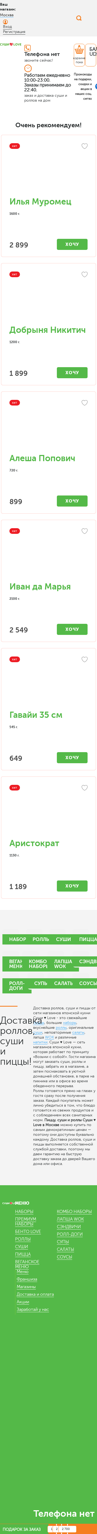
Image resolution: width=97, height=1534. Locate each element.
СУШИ (21, 1246)
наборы (69, 1023)
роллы (61, 1028)
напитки (40, 1042)
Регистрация (14, 32)
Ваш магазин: (8, 6)
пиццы (38, 1023)
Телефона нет (42, 54)
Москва (6, 15)
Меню (23, 1271)
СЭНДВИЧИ (69, 1226)
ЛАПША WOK (70, 1219)
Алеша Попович (42, 458)
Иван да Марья (40, 587)
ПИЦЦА (23, 1254)
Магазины (26, 1286)
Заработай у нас (33, 1309)
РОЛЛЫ (23, 1239)
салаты (78, 1032)
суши (37, 1032)
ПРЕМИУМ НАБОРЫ (25, 1222)
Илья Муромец (40, 202)
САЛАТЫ (65, 1249)
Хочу (72, 244)
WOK (49, 1037)
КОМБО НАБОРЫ (74, 1211)
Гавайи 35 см (36, 715)
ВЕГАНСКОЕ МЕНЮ (27, 1264)
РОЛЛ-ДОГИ (70, 1234)
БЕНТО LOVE (28, 1231)
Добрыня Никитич (47, 330)
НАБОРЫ (24, 1211)
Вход (7, 27)
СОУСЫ (64, 1257)
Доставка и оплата (35, 1294)
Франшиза (27, 1279)
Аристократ (34, 843)
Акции (23, 1301)
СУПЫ (63, 1242)
